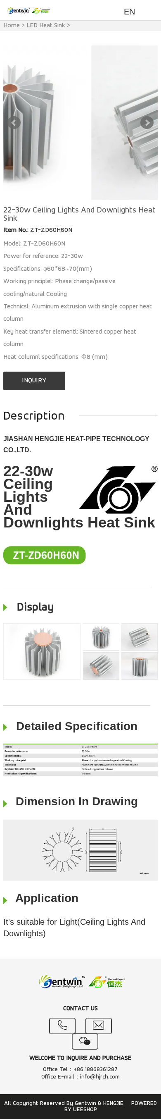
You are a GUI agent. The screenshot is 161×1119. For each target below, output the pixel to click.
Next (147, 122)
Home (11, 25)
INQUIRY (34, 380)
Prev (14, 122)
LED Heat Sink (45, 25)
